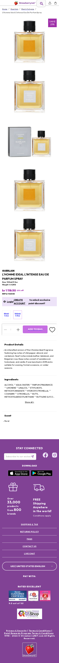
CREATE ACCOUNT (19, 301)
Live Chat (29, 553)
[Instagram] (54, 455)
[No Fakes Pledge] (45, 599)
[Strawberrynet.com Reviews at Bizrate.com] (18, 600)
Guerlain (8, 270)
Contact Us (30, 546)
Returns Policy (29, 532)
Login (10, 301)
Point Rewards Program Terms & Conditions (29, 633)
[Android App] (41, 475)
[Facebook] (45, 455)
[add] (18, 330)
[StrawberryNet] (24, 3)
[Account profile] (50, 3)
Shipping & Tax (29, 524)
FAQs (29, 539)
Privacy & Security (16, 630)
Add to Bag (35, 329)
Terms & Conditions (40, 630)
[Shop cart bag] (55, 3)
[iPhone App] (19, 475)
